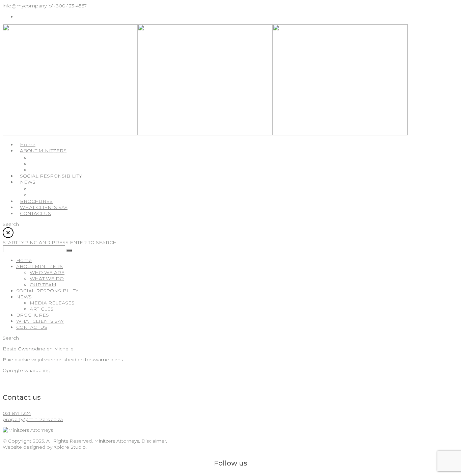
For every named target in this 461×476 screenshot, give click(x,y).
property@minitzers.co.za (33, 419)
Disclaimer (153, 441)
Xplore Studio (70, 447)
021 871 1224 (17, 413)
